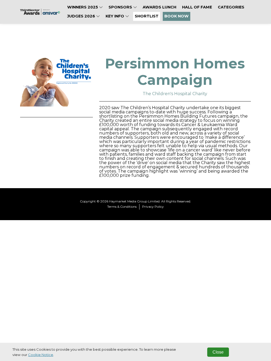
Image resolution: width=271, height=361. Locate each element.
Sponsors (121, 7)
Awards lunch (159, 7)
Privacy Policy (153, 207)
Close (218, 352)
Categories (231, 7)
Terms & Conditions (122, 207)
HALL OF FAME (197, 7)
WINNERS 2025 (83, 7)
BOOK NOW (176, 16)
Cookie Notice (40, 355)
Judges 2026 (81, 16)
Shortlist (147, 16)
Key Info (115, 16)
